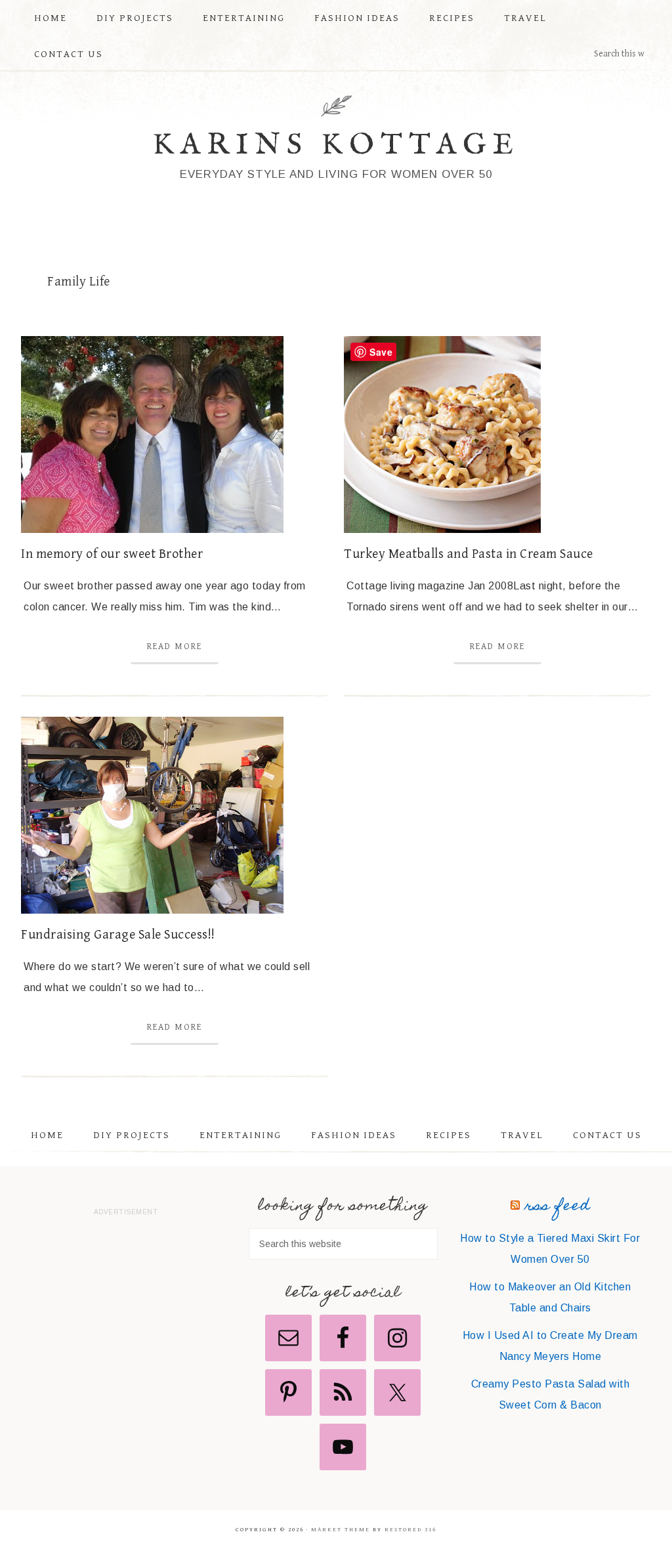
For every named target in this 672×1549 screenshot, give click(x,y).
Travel (522, 1135)
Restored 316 (410, 1529)
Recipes (448, 1135)
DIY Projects (131, 1135)
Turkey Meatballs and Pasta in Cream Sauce (468, 554)
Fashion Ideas (353, 1135)
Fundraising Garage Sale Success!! (118, 935)
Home (47, 1135)
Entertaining (241, 1135)
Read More (174, 646)
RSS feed (557, 1207)
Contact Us (607, 1135)
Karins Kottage (336, 145)
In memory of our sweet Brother (112, 554)
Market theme (340, 1529)
